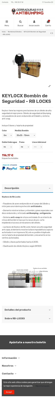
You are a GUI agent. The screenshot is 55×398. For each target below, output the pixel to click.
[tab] (27, 188)
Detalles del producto (18, 309)
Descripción (12, 188)
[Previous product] (51, 33)
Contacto (5, 2)
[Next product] (52, 33)
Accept (9, 392)
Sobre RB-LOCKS (15, 318)
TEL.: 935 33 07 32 (17, 2)
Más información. (43, 386)
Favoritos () (48, 2)
